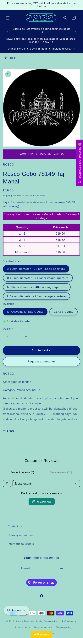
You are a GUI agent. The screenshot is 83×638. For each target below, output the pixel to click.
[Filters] (7, 483)
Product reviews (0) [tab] (22, 472)
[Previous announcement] (7, 30)
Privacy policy (22, 627)
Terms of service (43, 627)
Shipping (7, 196)
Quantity (8, 328)
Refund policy (69, 621)
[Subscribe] (62, 568)
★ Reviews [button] (41, 634)
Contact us (15, 526)
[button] (7, 18)
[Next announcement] (76, 30)
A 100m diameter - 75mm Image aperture (36, 268)
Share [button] (11, 430)
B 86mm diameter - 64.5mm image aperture (38, 277)
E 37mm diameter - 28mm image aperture (36, 296)
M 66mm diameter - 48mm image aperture (36, 287)
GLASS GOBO (63, 311)
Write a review (41, 501)
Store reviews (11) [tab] (61, 472)
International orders (21, 543)
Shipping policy (64, 627)
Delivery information (21, 535)
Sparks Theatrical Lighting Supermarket (36, 621)
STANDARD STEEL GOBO (25, 311)
